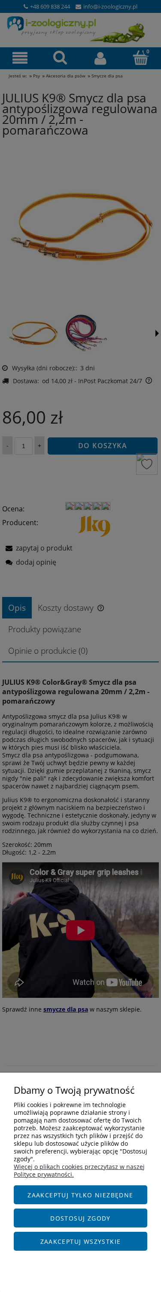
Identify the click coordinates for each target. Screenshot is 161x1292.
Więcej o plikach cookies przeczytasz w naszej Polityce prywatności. (79, 1170)
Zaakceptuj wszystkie (80, 1241)
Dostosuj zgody (80, 1218)
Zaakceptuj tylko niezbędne (80, 1195)
